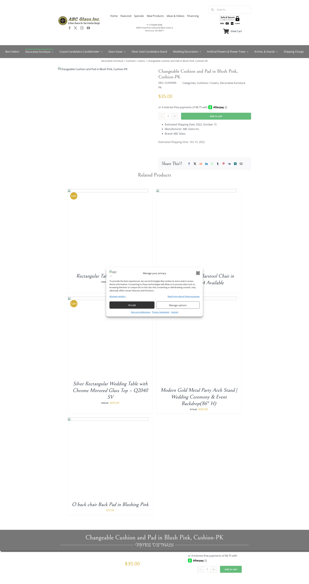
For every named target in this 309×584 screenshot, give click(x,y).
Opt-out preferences (140, 312)
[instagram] (82, 28)
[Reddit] (201, 163)
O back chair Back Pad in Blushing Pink (110, 504)
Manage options (178, 305)
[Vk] (229, 163)
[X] (195, 163)
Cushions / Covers (208, 83)
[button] (198, 273)
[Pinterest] (223, 163)
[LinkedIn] (206, 163)
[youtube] (88, 28)
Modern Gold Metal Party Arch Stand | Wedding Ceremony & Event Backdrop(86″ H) (198, 396)
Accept (132, 305)
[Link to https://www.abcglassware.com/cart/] (226, 31)
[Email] (241, 163)
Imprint (174, 312)
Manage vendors (117, 296)
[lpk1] (92, 69)
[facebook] (70, 28)
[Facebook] (189, 163)
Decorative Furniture (232, 83)
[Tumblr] (218, 163)
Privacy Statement (160, 312)
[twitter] (75, 28)
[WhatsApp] (212, 163)
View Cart (236, 31)
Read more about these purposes (184, 296)
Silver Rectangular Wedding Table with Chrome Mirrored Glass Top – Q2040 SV (110, 390)
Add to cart (216, 116)
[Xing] (235, 163)
